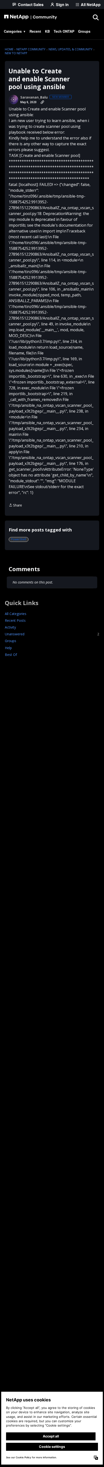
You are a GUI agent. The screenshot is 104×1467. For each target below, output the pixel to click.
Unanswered (52, 634)
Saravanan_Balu (34, 97)
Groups (10, 640)
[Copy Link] (42, 102)
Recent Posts (15, 620)
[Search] (95, 17)
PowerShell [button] (18, 539)
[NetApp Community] (30, 17)
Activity (10, 627)
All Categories (15, 613)
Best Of (11, 654)
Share (15, 505)
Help (8, 647)
